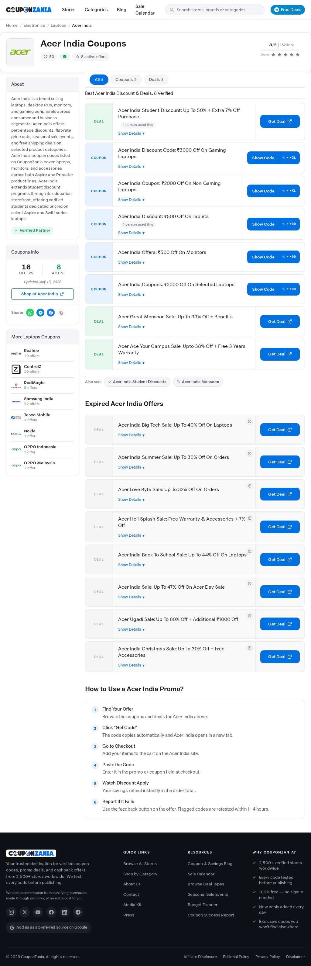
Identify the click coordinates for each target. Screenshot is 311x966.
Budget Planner (202, 904)
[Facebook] (51, 912)
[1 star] (273, 55)
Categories (96, 9)
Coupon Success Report (211, 915)
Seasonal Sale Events (208, 894)
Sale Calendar (145, 10)
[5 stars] (297, 55)
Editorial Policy (236, 956)
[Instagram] (11, 912)
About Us (132, 884)
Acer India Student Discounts (139, 381)
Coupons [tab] (126, 79)
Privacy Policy (267, 956)
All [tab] (99, 79)
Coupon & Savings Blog (210, 863)
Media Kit (132, 904)
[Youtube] (38, 912)
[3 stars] (285, 55)
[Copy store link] (61, 313)
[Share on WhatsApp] (30, 313)
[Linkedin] (65, 912)
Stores (69, 9)
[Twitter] (24, 912)
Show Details (129, 133)
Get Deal (276, 121)
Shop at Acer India (39, 294)
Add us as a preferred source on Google (51, 927)
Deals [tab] (156, 79)
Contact (131, 894)
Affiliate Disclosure (200, 956)
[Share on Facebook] (51, 313)
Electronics (34, 25)
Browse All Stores (140, 863)
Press (128, 915)
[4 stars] (291, 55)
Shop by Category (140, 874)
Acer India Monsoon (200, 381)
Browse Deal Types (206, 884)
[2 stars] (279, 55)
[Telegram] (78, 912)
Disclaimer (295, 956)
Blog (121, 9)
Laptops (58, 25)
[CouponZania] (58, 853)
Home (12, 25)
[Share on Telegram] (40, 313)
